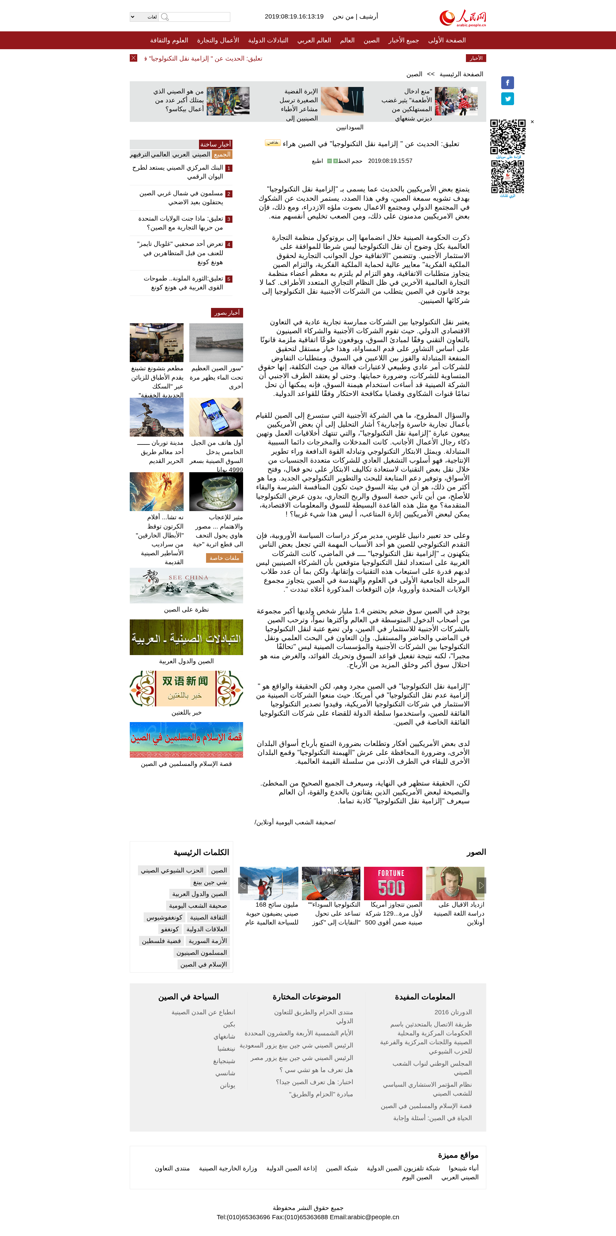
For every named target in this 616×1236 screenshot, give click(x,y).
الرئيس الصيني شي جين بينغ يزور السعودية (296, 1045)
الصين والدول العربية (186, 661)
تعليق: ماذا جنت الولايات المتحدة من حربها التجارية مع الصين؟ (180, 223)
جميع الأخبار (404, 40)
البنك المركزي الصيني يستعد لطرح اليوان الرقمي (177, 172)
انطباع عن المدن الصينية (203, 1012)
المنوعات (333, 58)
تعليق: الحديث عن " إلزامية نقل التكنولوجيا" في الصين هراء (198, 58)
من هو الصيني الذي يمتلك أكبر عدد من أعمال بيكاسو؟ (178, 100)
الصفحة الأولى (447, 40)
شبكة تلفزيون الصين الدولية (403, 1168)
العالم (347, 40)
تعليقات (303, 58)
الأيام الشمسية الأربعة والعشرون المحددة (299, 1033)
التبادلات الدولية (268, 40)
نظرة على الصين (186, 609)
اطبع (317, 161)
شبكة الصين (342, 1168)
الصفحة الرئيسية (461, 74)
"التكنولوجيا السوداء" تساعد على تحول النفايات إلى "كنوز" (334, 913)
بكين (229, 1024)
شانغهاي (224, 1036)
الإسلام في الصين (203, 964)
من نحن (344, 16)
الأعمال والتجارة (218, 40)
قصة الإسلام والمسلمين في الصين (186, 763)
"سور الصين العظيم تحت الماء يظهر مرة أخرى (216, 377)
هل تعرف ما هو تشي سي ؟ (316, 1069)
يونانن (227, 1085)
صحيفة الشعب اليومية (198, 905)
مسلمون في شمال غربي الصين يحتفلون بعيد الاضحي (181, 198)
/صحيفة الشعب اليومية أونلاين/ (295, 822)
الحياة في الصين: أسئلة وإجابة (432, 1118)
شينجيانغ (224, 1061)
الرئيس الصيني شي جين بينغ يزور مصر (302, 1057)
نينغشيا (226, 1048)
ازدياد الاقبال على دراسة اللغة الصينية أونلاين (458, 913)
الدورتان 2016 (453, 1012)
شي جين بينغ (210, 882)
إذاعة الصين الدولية (291, 1168)
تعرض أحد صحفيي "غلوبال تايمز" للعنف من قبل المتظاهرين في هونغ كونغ (180, 252)
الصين (372, 40)
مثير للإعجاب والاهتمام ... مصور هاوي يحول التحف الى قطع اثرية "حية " (218, 535)
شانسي (225, 1073)
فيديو (277, 58)
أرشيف (368, 16)
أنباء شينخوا (464, 1168)
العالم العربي (314, 40)
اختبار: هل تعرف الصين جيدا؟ (314, 1082)
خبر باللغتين (186, 712)
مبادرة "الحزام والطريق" (321, 1094)
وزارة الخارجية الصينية (228, 1168)
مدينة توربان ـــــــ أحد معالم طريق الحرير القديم (160, 451)
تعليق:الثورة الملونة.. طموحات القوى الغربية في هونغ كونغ (183, 283)
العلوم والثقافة (169, 40)
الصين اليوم (417, 1177)
